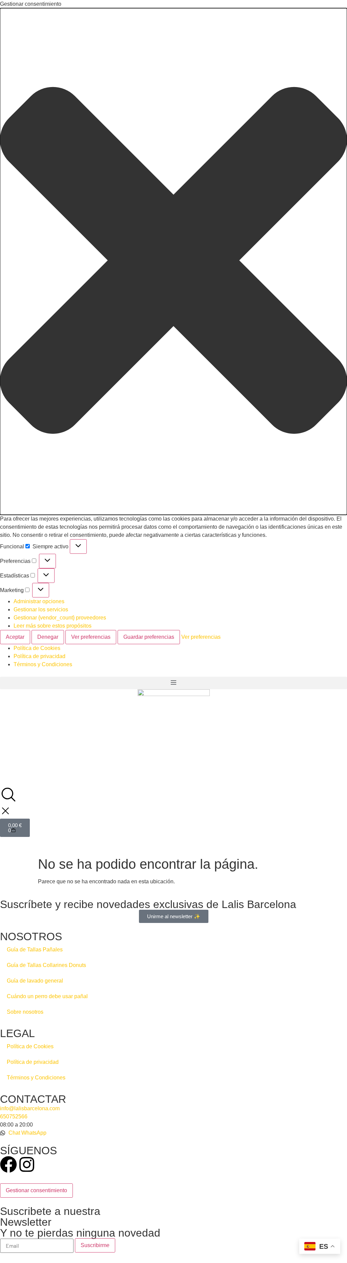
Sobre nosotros (25, 1012)
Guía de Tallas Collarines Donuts (46, 965)
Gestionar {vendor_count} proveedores (60, 617)
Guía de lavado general (35, 981)
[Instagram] (26, 1164)
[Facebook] (8, 1164)
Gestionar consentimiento (36, 1190)
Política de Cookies (37, 648)
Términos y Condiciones (43, 664)
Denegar (47, 637)
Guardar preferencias (148, 637)
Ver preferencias (90, 637)
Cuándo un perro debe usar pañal (47, 996)
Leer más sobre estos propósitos (52, 626)
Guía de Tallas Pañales (35, 949)
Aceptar (15, 637)
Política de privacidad (39, 656)
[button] (173, 261)
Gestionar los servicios (41, 609)
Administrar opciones (39, 601)
